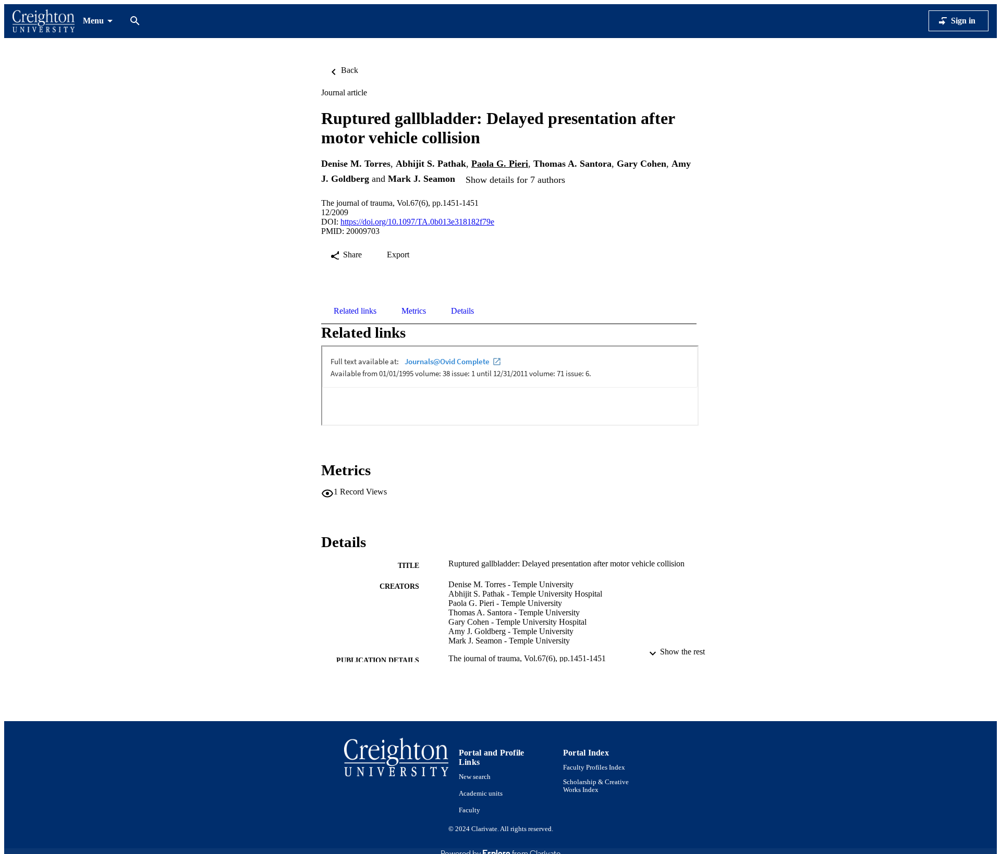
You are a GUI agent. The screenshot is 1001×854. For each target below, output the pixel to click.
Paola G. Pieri (499, 163)
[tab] (355, 311)
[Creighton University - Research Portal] (44, 21)
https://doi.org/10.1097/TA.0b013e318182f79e (417, 221)
